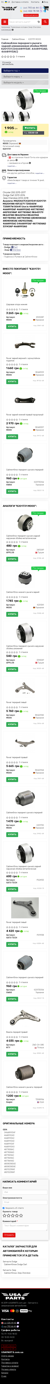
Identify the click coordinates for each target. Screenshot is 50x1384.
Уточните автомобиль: (8, 63)
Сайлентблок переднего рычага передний (24, 470)
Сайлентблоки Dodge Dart (15, 1264)
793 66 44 (31, 7)
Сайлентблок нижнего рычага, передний (24, 1087)
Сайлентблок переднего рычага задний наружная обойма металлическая (23, 867)
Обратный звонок (31, 15)
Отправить (9, 1235)
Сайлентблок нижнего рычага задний (22, 592)
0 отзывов (20, 56)
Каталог (4, 1373)
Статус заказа (7, 1356)
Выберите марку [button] (12, 76)
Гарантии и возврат (10, 1366)
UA (8, 2)
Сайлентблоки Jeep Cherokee (17, 1273)
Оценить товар (10, 1211)
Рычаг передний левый (16, 702)
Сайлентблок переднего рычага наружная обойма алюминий (25, 647)
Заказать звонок (9, 1346)
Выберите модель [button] (12, 82)
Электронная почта (12, 1198)
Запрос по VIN (8, 1349)
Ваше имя (7, 1188)
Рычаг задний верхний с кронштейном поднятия (23, 359)
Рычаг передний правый (16, 757)
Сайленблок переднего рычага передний (24, 812)
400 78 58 (31, 11)
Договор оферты (8, 1369)
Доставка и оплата (20, 2)
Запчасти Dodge (10, 1262)
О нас (3, 1376)
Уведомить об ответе (14, 1208)
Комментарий (10, 1221)
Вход (45, 2)
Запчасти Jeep (9, 1270)
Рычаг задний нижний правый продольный (24, 415)
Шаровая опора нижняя (16, 304)
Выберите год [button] (10, 70)
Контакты (35, 2)
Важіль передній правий (16, 1032)
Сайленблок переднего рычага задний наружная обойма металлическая (23, 537)
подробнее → (12, 166)
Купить (31, 128)
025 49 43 (10, 1323)
